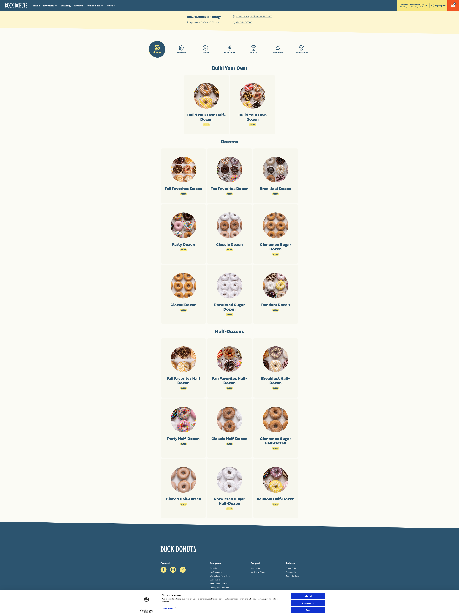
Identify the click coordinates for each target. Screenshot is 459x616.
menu (36, 5)
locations (48, 5)
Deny (308, 610)
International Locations (219, 584)
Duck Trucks (215, 580)
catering (66, 5)
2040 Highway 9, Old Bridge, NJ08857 (254, 16)
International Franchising (220, 576)
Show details (167, 608)
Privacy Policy (291, 568)
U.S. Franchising (216, 572)
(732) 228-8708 (244, 22)
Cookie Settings (292, 576)
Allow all (308, 596)
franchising (93, 5)
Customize (306, 603)
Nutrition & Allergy (258, 572)
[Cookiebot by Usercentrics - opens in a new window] (146, 611)
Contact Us (255, 568)
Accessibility (291, 572)
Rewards (213, 568)
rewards (78, 5)
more (110, 5)
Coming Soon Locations (219, 587)
